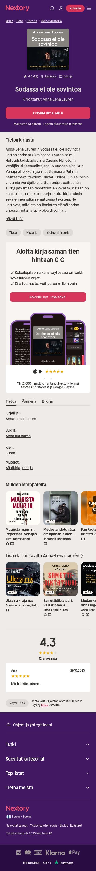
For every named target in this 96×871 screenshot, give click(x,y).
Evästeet (76, 825)
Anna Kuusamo (18, 435)
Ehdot (64, 825)
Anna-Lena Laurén (58, 99)
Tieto (19, 21)
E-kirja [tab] (47, 401)
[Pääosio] (89, 8)
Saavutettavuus (17, 825)
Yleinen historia (51, 21)
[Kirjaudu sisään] (61, 8)
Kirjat (9, 21)
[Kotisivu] (26, 8)
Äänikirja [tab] (29, 401)
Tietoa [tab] (11, 401)
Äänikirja (13, 467)
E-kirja (27, 467)
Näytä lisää (14, 218)
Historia (32, 21)
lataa (44, 705)
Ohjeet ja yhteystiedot (32, 724)
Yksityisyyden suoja (43, 825)
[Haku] (52, 8)
